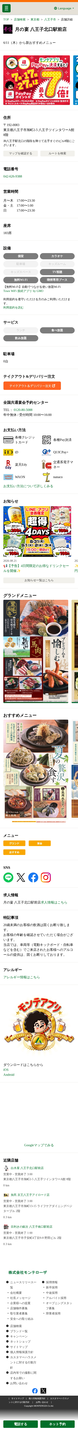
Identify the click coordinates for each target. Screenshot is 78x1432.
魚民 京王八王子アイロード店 (30, 1194)
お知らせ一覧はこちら (39, 580)
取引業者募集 (19, 1313)
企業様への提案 (20, 1303)
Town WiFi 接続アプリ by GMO (23, 291)
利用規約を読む (13, 307)
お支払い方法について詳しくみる (28, 486)
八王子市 (50, 19)
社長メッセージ (20, 1298)
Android (8, 1074)
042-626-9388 (12, 176)
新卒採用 (52, 1287)
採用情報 (52, 1282)
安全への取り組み (21, 1318)
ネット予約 (57, 1424)
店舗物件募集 (19, 1308)
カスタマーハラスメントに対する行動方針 (23, 1362)
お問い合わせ (19, 1383)
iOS (6, 1069)
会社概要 (16, 1292)
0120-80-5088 (23, 410)
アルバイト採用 (56, 1298)
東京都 (35, 19)
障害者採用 (53, 1313)
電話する (20, 1424)
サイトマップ (19, 1347)
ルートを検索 (57, 153)
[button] (35, 651)
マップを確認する (20, 153)
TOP (6, 19)
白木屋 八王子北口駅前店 (27, 1168)
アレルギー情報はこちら (21, 977)
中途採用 (52, 1292)
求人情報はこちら (54, 902)
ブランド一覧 (19, 1331)
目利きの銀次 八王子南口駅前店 (31, 1226)
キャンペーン (19, 1336)
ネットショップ (20, 1341)
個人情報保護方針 (21, 1352)
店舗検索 (20, 19)
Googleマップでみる (39, 1145)
